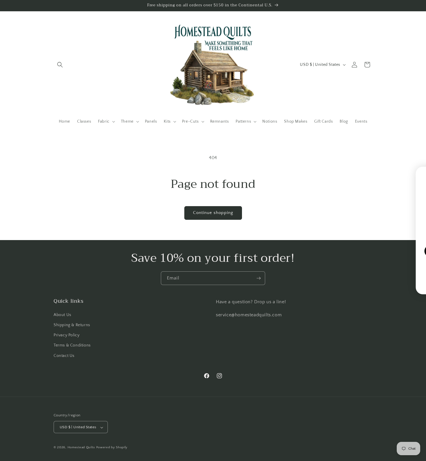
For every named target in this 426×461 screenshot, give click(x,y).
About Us (62, 314)
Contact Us (64, 355)
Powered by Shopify (112, 447)
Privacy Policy (66, 335)
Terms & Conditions (72, 345)
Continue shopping (213, 212)
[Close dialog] (421, 173)
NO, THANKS (355, 268)
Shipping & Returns (72, 324)
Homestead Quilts (81, 447)
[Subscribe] (258, 278)
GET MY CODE (355, 250)
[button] (60, 64)
